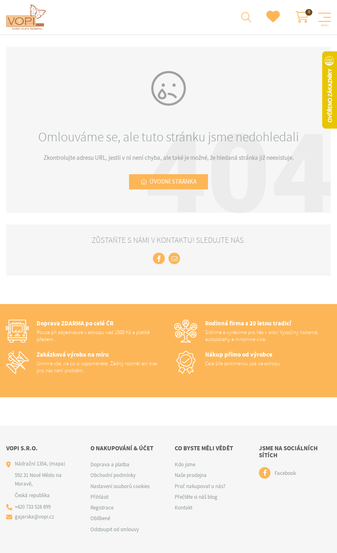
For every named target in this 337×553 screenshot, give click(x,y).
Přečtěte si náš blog (196, 496)
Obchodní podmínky (113, 475)
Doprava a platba (109, 464)
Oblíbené (100, 518)
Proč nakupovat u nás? (200, 486)
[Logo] (27, 17)
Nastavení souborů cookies (120, 486)
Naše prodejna (191, 475)
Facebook (285, 473)
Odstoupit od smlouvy (114, 529)
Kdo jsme (185, 464)
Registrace (101, 507)
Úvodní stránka (173, 181)
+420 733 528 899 (33, 507)
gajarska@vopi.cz (34, 517)
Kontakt (183, 507)
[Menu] (324, 17)
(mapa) (57, 463)
